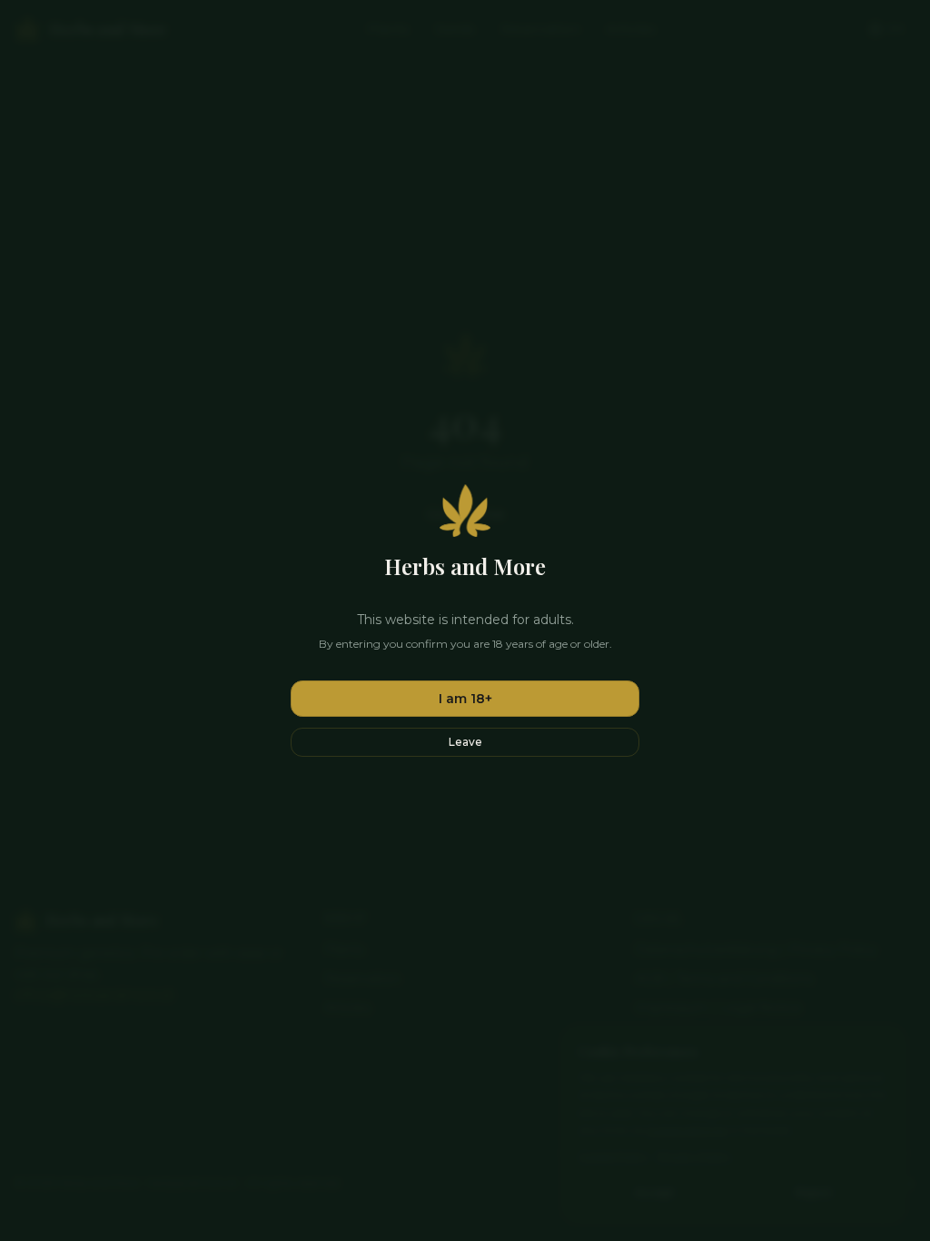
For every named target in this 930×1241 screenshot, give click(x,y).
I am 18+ (465, 698)
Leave (465, 742)
